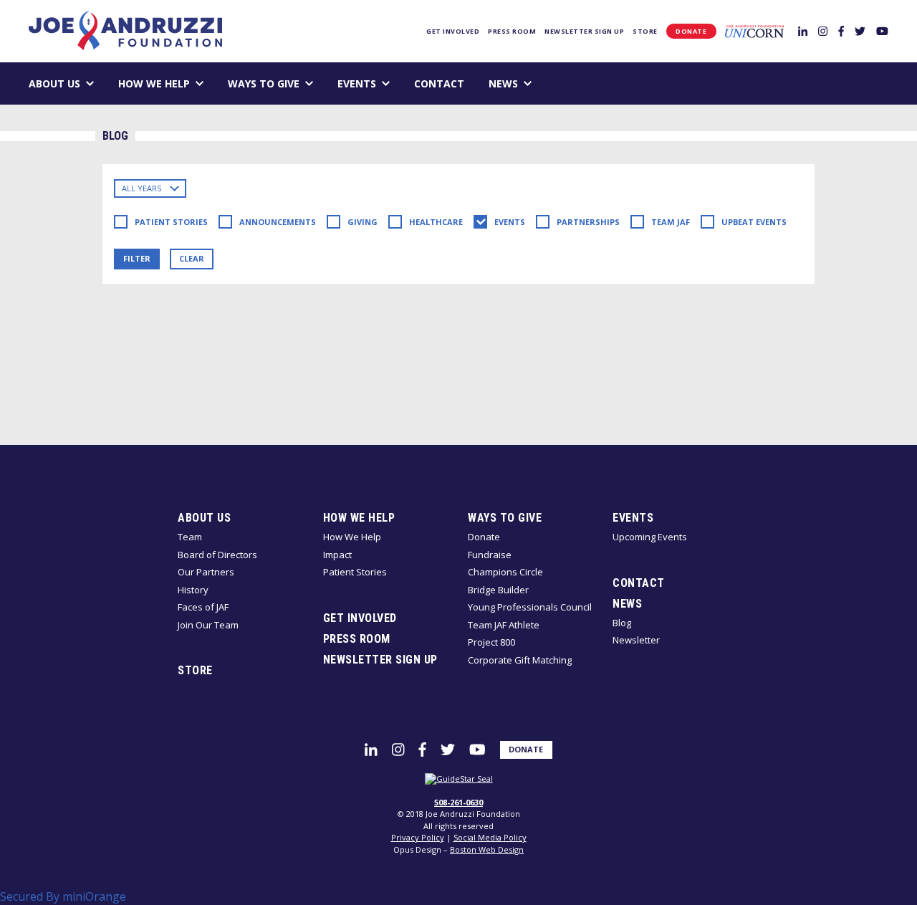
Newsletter (636, 639)
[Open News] (528, 83)
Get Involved (452, 31)
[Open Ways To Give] (309, 83)
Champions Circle (505, 571)
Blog (622, 622)
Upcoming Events (650, 536)
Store (645, 31)
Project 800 (491, 642)
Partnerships (588, 221)
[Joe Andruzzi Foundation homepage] (125, 30)
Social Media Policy (490, 837)
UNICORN (754, 31)
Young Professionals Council (530, 606)
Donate (691, 31)
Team (190, 536)
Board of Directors (217, 554)
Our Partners (206, 571)
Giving (362, 221)
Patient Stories (171, 221)
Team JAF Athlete (503, 624)
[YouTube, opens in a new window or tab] (882, 30)
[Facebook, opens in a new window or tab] (841, 30)
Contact (439, 83)
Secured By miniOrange (63, 896)
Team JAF (670, 221)
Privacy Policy (417, 837)
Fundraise (490, 554)
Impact (337, 554)
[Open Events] (386, 83)
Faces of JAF (203, 606)
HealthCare (436, 221)
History (193, 589)
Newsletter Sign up (584, 31)
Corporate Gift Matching (520, 659)
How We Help (154, 83)
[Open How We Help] (199, 83)
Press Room (512, 31)
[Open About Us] (90, 83)
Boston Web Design (487, 849)
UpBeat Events (754, 221)
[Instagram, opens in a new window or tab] (822, 30)
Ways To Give (263, 83)
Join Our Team (208, 624)
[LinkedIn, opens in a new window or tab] (802, 30)
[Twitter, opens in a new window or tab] (860, 30)
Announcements (277, 221)
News (503, 83)
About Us (54, 83)
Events (356, 83)
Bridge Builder (498, 589)
